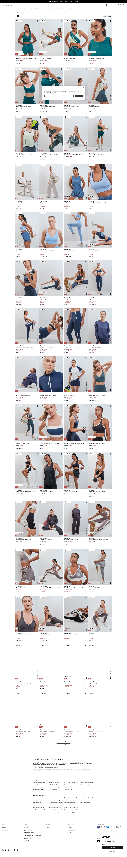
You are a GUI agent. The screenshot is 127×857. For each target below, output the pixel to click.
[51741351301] (86, 310)
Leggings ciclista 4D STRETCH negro (23, 539)
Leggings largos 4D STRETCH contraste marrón (50, 587)
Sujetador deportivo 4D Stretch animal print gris (74, 587)
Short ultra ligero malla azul (21, 250)
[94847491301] (62, 310)
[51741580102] (110, 645)
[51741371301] (110, 213)
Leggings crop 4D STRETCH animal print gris (98, 587)
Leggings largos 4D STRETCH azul (96, 299)
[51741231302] (37, 358)
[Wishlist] (121, 5)
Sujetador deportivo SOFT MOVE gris (23, 634)
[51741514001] (62, 597)
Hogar (70, 8)
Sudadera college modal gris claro (23, 202)
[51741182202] (62, 21)
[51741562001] (86, 117)
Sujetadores (25, 8)
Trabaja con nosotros (72, 830)
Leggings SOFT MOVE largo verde (23, 443)
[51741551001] (62, 261)
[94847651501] (62, 213)
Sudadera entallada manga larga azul (48, 395)
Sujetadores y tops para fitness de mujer (40, 809)
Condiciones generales (17, 854)
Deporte (50, 8)
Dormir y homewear (17, 8)
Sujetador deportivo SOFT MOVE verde (97, 395)
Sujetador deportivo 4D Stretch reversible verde (26, 58)
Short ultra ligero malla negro (70, 491)
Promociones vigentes (28, 830)
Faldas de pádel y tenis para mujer (55, 807)
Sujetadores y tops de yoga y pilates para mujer (71, 812)
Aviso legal (11, 854)
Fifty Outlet (112, 854)
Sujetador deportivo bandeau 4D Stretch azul (49, 443)
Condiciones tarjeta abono (29, 832)
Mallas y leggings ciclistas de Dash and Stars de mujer (87, 784)
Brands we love (81, 8)
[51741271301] (110, 261)
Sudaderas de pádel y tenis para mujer (55, 812)
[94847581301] (62, 406)
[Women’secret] (7, 5)
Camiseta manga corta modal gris (96, 634)
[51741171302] (37, 213)
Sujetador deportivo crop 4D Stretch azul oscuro (74, 443)
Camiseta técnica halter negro (46, 491)
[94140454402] (37, 165)
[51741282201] (62, 69)
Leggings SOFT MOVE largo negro (96, 731)
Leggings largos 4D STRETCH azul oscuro (73, 299)
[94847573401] (110, 502)
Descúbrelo (48, 825)
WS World (88, 8)
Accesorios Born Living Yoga (38, 787)
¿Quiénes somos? (71, 825)
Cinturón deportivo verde (69, 58)
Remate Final (5, 8)
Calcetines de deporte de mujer (38, 800)
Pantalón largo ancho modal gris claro (48, 202)
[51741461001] (86, 261)
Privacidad (24, 854)
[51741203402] (37, 550)
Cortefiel (107, 854)
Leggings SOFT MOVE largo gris (47, 634)
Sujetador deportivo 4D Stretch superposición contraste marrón (99, 539)
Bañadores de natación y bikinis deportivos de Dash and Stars (40, 782)
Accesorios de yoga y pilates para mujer (71, 807)
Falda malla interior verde (94, 106)
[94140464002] (62, 502)
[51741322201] (86, 69)
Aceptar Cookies (79, 95)
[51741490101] (110, 694)
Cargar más (63, 744)
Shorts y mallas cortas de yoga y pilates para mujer (87, 797)
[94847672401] (110, 358)
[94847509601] (110, 454)
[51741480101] (37, 502)
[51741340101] (62, 694)
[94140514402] (110, 597)
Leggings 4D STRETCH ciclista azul (96, 250)
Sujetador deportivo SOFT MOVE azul (48, 250)
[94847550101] (86, 645)
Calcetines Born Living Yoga (38, 789)
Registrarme (4, 827)
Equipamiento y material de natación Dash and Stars (87, 782)
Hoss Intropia (117, 854)
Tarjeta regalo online (27, 833)
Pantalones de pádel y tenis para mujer (55, 809)
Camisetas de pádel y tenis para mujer (55, 804)
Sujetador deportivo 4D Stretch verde (23, 106)
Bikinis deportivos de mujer (38, 797)
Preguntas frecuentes (28, 838)
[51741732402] (110, 69)
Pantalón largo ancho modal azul (23, 395)
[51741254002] (86, 502)
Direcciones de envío (6, 829)
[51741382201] (110, 117)
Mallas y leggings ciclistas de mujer (86, 804)
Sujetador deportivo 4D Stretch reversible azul (98, 202)
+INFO (55, 92)
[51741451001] (86, 406)
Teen (59, 8)
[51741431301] (37, 310)
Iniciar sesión (4, 825)
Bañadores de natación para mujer (55, 797)
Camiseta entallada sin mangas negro (24, 683)
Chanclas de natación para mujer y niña (56, 800)
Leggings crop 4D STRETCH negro (23, 731)
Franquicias (70, 827)
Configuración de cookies (34, 854)
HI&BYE (55, 8)
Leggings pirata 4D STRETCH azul (71, 347)
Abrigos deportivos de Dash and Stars (71, 782)
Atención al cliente (27, 825)
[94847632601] (37, 21)
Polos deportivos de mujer (37, 802)
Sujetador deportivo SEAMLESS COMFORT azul (26, 299)
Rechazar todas (69, 95)
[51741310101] (37, 694)
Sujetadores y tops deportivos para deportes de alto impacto (71, 791)
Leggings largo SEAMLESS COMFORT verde (73, 154)
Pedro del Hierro (98, 854)
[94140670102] (37, 645)
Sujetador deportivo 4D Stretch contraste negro (74, 683)
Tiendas (69, 832)
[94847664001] (37, 597)
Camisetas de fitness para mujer (38, 807)
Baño (10, 8)
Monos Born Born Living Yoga (54, 787)
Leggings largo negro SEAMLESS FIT (96, 683)
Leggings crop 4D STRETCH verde (71, 106)
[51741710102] (62, 645)
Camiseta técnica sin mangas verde (96, 58)
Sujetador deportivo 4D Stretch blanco (97, 491)
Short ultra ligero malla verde (46, 58)
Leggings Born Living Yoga (53, 784)
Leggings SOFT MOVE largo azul (71, 250)
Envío (25, 829)
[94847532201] (37, 69)
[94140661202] (62, 358)
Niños (63, 8)
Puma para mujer (67, 787)
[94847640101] (86, 694)
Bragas (31, 8)
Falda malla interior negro (45, 683)
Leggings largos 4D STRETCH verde (47, 106)
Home (16, 12)
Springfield (103, 854)
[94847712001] (62, 117)
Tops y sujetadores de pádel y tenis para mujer (71, 797)
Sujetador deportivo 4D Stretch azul (47, 347)
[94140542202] (110, 21)
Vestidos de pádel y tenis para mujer (70, 800)
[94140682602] (37, 117)
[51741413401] (62, 550)
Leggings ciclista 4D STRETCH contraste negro (26, 491)
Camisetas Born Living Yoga (38, 791)
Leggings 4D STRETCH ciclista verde (96, 154)
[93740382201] (86, 21)
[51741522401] (37, 406)
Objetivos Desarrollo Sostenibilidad (74, 833)
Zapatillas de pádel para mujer (69, 802)
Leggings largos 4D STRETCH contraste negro (74, 634)
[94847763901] (86, 550)
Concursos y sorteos (28, 837)
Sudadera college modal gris (46, 539)
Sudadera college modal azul (95, 347)
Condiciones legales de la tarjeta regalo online (32, 835)
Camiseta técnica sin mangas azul (71, 202)
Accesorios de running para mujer (70, 804)
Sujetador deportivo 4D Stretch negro (97, 443)
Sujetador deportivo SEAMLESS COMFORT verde (50, 154)
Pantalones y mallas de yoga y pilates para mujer (71, 809)
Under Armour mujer (68, 789)
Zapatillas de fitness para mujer (38, 812)
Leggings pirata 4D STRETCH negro (47, 731)
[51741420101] (37, 454)
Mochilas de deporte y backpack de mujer (87, 800)
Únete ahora (112, 847)
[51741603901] (110, 550)
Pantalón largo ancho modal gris (71, 539)
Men (67, 8)
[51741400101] (86, 597)
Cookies (28, 854)
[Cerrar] (83, 87)
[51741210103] (86, 454)
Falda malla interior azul (69, 395)
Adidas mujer (66, 784)
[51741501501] (86, 213)
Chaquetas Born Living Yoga (54, 782)
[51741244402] (62, 165)
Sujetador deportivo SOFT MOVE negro (72, 731)
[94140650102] (62, 454)
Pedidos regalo (26, 840)
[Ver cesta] (123, 5)
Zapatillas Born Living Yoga (53, 791)
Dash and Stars (43, 8)
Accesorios (36, 8)
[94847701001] (37, 261)
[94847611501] (110, 165)
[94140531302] (86, 165)
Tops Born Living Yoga (53, 789)
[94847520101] (110, 406)
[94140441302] (110, 310)
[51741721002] (86, 358)
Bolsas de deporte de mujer (85, 802)
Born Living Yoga (36, 784)
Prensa (69, 829)
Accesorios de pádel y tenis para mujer (56, 802)
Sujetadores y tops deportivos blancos (40, 804)
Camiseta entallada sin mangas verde (24, 154)
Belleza (74, 8)
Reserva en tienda (27, 841)
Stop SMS (26, 827)
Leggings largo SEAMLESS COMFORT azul (49, 299)
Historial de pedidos (5, 830)
